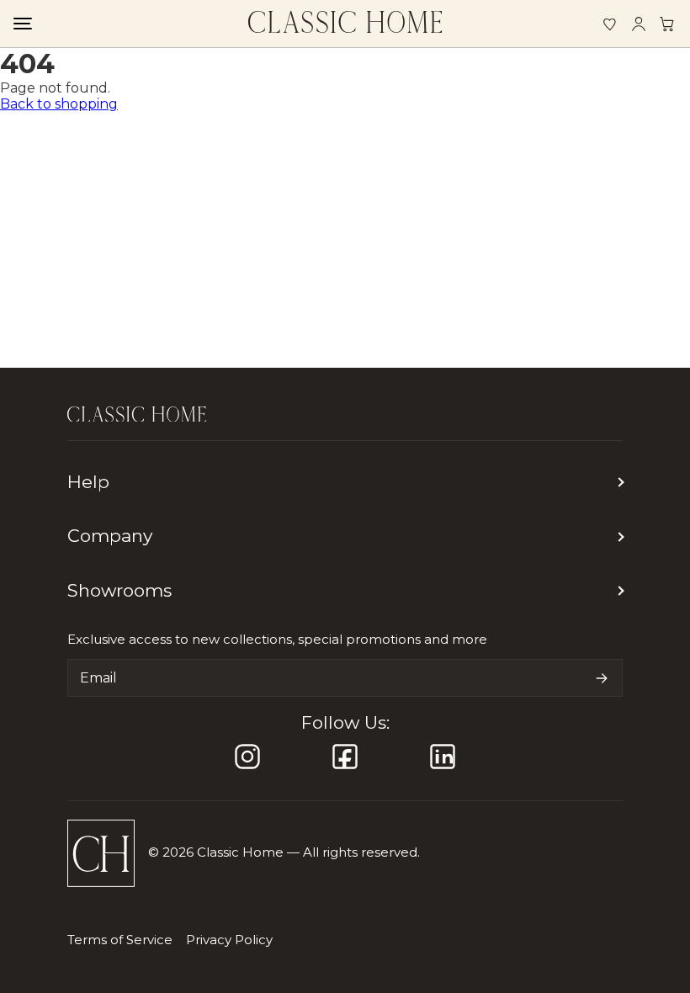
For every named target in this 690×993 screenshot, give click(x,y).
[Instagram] (247, 756)
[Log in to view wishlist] (610, 23)
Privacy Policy (229, 940)
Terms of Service (119, 940)
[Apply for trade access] (667, 23)
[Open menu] (21, 23)
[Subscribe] (601, 678)
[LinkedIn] (442, 756)
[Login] (638, 23)
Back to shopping (59, 104)
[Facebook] (345, 756)
